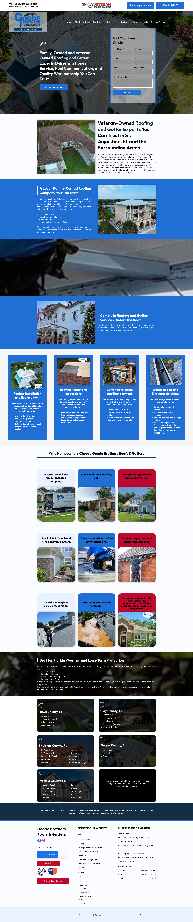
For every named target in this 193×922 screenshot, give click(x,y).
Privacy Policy (97, 915)
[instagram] (43, 841)
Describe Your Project (122, 77)
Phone (115, 58)
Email (136, 58)
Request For (139, 67)
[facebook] (39, 841)
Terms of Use (150, 914)
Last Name (138, 49)
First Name (117, 49)
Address (116, 67)
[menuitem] (68, 22)
